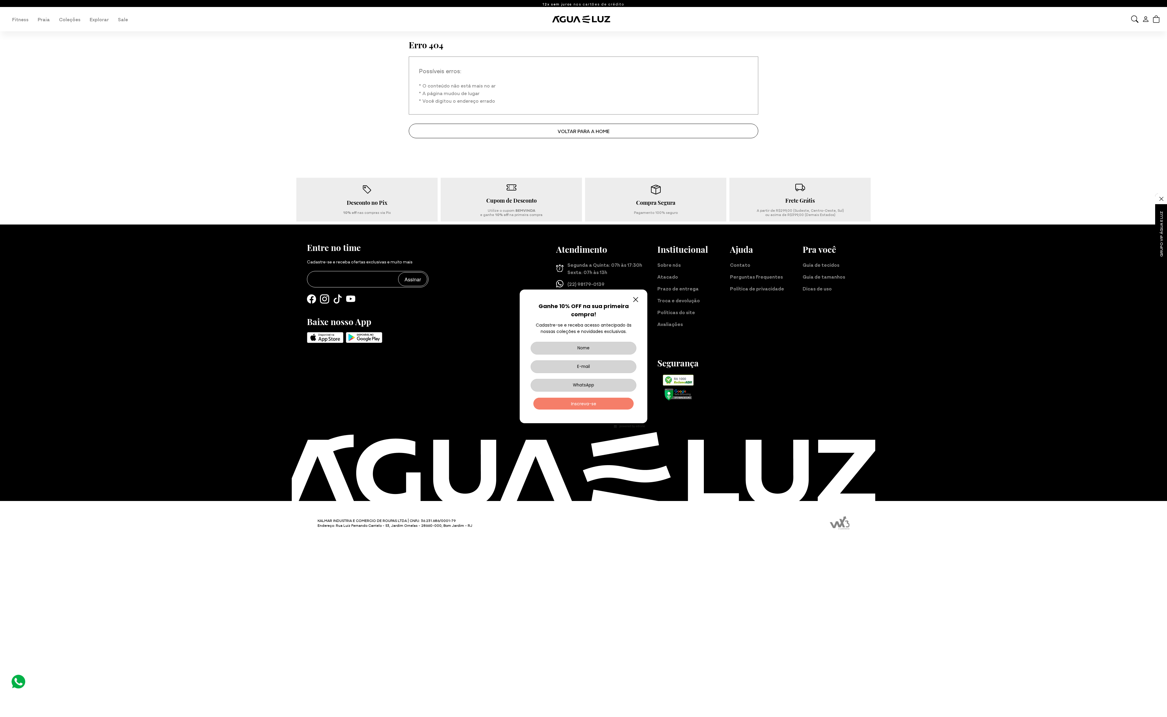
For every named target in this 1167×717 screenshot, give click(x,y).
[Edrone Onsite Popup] (583, 358)
